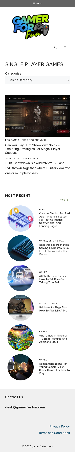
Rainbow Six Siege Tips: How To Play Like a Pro (53, 309)
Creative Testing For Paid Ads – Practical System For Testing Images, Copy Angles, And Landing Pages (54, 220)
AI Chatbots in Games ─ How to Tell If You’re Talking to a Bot (54, 279)
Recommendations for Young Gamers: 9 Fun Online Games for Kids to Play (54, 368)
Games (15, 140)
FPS (7, 140)
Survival (41, 140)
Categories (13, 73)
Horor (24, 140)
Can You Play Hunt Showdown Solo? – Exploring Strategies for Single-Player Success (32, 149)
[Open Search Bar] (55, 47)
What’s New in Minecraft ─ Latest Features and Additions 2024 (54, 339)
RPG (31, 140)
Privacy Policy (59, 426)
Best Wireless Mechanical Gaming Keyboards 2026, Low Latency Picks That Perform (54, 249)
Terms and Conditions (54, 433)
